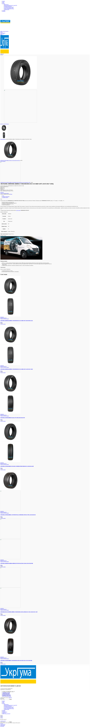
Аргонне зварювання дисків (8, 707)
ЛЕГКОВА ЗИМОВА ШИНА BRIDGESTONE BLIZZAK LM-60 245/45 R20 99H (16, 563)
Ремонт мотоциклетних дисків (9, 8)
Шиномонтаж (6, 4)
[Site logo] (5, 30)
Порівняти (4, 712)
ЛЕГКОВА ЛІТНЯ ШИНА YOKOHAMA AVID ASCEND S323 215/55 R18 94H (16, 660)
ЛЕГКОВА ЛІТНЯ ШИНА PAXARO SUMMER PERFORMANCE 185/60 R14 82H (17, 466)
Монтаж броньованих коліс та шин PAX (10, 5)
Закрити (1, 717)
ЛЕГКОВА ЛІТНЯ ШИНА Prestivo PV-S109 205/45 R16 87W (10, 160)
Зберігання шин (6, 9)
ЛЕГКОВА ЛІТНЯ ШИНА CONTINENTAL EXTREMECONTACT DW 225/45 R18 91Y (18, 514)
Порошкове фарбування (8, 6)
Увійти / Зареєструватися (6, 713)
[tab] (46, 195)
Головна (1, 139)
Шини (4, 139)
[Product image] (10, 316)
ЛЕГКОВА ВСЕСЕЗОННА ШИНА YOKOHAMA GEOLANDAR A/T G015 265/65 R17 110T (19, 611)
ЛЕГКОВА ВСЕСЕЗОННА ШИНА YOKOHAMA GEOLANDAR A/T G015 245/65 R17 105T (15, 182)
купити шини (18, 210)
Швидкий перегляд (3, 366)
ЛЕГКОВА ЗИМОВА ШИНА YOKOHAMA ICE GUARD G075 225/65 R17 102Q (16, 369)
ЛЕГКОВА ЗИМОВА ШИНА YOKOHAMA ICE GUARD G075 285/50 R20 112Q (16, 320)
